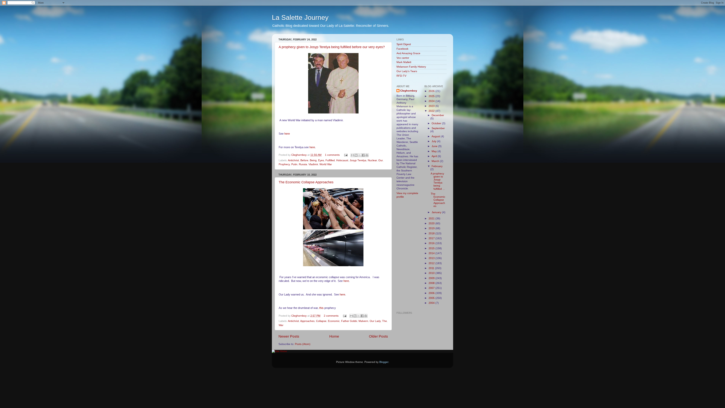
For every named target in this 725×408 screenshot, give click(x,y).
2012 (432, 263)
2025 (432, 96)
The (384, 321)
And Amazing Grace (408, 53)
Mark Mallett (403, 62)
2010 (432, 273)
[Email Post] (345, 154)
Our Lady (375, 321)
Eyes (321, 160)
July (434, 141)
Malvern (363, 321)
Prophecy (284, 164)
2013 (432, 258)
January (437, 212)
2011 (432, 268)
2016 (432, 243)
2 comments (331, 315)
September (438, 128)
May (434, 151)
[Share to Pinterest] (367, 155)
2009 (432, 278)
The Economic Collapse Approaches (306, 182)
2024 (432, 101)
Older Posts (378, 336)
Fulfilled (330, 160)
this (321, 307)
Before (304, 160)
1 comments (332, 154)
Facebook (402, 48)
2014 (432, 253)
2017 (432, 238)
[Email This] (352, 155)
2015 (432, 248)
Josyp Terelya (358, 160)
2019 (432, 228)
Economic (334, 321)
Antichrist (293, 160)
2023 (432, 106)
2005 (432, 298)
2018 (432, 233)
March (436, 161)
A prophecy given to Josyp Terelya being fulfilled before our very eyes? (332, 47)
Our (380, 160)
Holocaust (342, 160)
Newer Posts (288, 336)
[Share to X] (360, 155)
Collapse (321, 321)
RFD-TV (401, 75)
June (435, 146)
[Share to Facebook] (363, 155)
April (435, 156)
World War (325, 164)
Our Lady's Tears (406, 71)
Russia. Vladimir (308, 164)
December (438, 115)
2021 (432, 218)
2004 (432, 303)
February (437, 166)
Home (334, 336)
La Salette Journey (300, 17)
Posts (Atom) (302, 344)
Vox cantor (402, 57)
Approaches (307, 321)
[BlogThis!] (356, 155)
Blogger (383, 362)
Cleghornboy (299, 154)
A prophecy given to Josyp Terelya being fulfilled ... (438, 181)
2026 (432, 91)
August (436, 136)
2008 (432, 283)
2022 (432, 111)
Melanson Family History (411, 66)
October (437, 123)
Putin (294, 164)
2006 (432, 293)
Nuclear (372, 160)
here (287, 133)
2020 (432, 223)
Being (313, 160)
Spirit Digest (403, 44)
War (281, 325)
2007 (432, 288)
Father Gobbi (349, 321)
